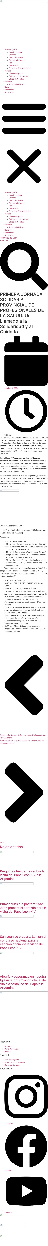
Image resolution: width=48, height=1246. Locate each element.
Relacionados (11, 847)
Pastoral (7, 71)
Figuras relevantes (16, 60)
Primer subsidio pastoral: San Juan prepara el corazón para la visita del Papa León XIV (23, 907)
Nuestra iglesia (10, 49)
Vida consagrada (16, 73)
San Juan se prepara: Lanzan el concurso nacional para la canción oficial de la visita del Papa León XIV (23, 942)
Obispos (12, 55)
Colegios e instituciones (19, 76)
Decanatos (13, 65)
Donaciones (9, 92)
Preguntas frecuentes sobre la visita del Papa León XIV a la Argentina (22, 875)
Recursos (8, 81)
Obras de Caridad (16, 79)
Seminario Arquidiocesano (20, 68)
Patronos (13, 63)
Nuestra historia (15, 52)
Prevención (9, 89)
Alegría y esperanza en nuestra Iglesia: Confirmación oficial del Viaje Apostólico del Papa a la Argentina (23, 982)
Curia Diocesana (16, 57)
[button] (24, 142)
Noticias (7, 87)
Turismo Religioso (16, 84)
